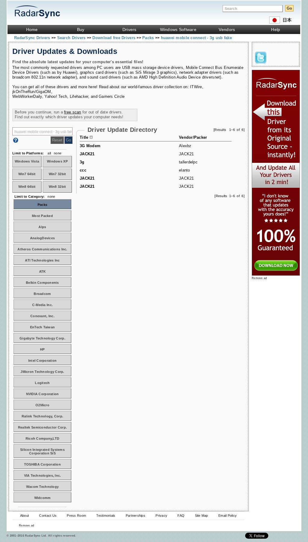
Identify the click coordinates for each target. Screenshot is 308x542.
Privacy (161, 515)
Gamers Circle (112, 96)
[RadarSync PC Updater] (276, 274)
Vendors (227, 29)
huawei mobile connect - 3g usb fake (196, 38)
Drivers (129, 29)
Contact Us (48, 515)
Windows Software (178, 29)
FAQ (180, 515)
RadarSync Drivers (32, 38)
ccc (83, 170)
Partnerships (135, 515)
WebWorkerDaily (27, 96)
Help (275, 29)
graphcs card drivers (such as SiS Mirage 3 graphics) (128, 72)
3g (82, 162)
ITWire (196, 87)
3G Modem (90, 146)
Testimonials (105, 515)
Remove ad (26, 525)
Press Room (76, 515)
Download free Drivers (114, 38)
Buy (81, 29)
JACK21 (87, 154)
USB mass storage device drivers (152, 67)
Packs (148, 38)
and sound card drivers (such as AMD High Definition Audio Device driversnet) (150, 77)
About (24, 515)
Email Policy (227, 515)
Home (32, 29)
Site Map (201, 515)
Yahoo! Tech (56, 96)
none (57, 153)
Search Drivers (72, 38)
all (49, 153)
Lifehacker (79, 96)
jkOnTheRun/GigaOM (31, 91)
